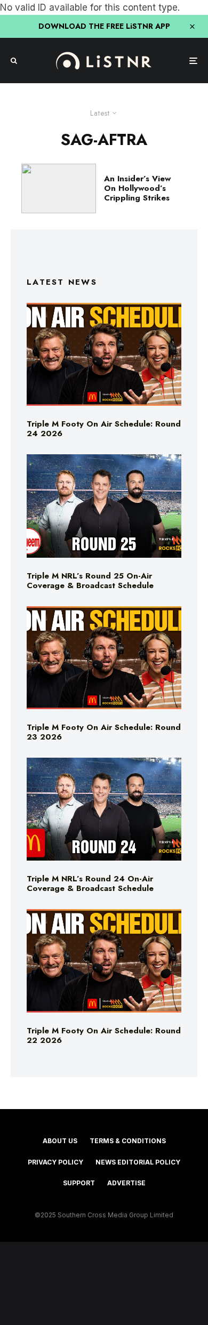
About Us (60, 1141)
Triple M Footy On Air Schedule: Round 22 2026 (104, 1035)
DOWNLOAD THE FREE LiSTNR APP (104, 26)
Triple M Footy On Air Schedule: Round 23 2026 (104, 732)
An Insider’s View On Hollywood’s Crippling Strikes (137, 188)
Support (79, 1183)
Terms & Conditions (128, 1141)
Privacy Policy (55, 1162)
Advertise (126, 1183)
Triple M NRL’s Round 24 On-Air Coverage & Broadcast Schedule (90, 883)
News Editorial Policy (137, 1162)
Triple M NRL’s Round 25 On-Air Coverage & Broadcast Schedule (90, 580)
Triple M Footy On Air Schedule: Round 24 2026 (104, 428)
